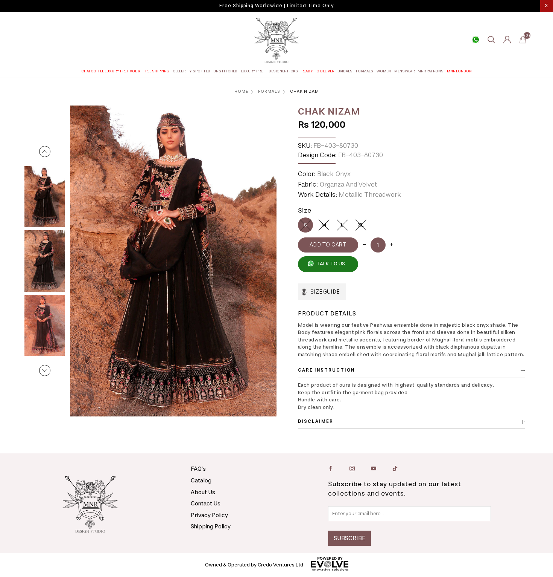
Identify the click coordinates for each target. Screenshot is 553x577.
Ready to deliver (317, 71)
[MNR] (276, 40)
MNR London (459, 71)
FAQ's (198, 469)
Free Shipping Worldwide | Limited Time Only (276, 6)
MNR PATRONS (431, 71)
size (304, 211)
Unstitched (225, 71)
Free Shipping (156, 71)
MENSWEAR (404, 71)
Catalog (201, 480)
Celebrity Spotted (191, 71)
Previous (44, 151)
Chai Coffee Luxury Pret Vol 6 (110, 71)
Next (44, 370)
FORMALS (364, 71)
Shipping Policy (211, 526)
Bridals (344, 71)
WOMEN (384, 71)
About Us (203, 492)
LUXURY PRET (253, 71)
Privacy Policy (209, 515)
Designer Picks (283, 71)
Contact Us (205, 503)
